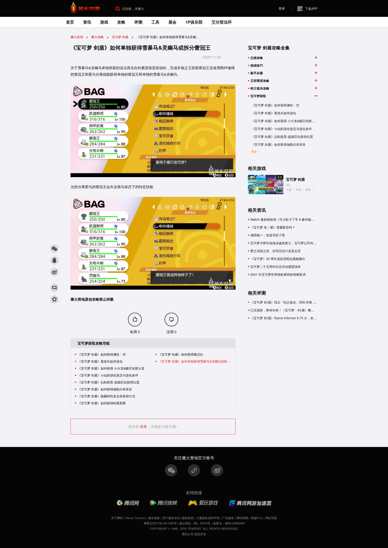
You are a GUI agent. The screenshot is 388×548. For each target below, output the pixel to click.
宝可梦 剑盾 (295, 179)
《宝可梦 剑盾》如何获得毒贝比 (180, 354)
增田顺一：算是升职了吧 (267, 235)
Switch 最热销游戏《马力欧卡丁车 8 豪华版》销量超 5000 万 (293, 219)
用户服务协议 (171, 518)
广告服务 (228, 518)
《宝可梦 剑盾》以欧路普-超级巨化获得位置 (108, 382)
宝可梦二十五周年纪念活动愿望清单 (275, 266)
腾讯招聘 (242, 518)
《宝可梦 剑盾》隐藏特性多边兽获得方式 (106, 396)
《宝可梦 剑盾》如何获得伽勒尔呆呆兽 (105, 389)
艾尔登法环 (222, 22)
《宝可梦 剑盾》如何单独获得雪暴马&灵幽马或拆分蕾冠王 (194, 361)
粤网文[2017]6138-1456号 (160, 523)
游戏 (104, 22)
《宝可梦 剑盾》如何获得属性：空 (102, 354)
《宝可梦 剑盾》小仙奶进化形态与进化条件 (108, 375)
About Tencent (136, 518)
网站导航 (271, 518)
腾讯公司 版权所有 (194, 534)
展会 (172, 22)
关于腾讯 (117, 518)
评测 (138, 22)
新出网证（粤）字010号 (194, 523)
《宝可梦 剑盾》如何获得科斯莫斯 (102, 403)
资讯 (87, 22)
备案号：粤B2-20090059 (229, 523)
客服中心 (257, 518)
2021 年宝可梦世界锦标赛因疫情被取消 (278, 274)
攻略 (121, 22)
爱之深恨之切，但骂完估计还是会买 (275, 251)
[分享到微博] (54, 272)
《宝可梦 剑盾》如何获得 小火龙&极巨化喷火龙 (111, 368)
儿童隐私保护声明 (208, 518)
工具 (155, 22)
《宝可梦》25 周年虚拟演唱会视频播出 (277, 258)
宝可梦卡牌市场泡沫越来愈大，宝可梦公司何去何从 (286, 243)
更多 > (255, 151)
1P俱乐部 (194, 22)
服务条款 (154, 518)
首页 (70, 22)
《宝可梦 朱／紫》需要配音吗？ (272, 227)
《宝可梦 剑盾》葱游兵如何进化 (100, 361)
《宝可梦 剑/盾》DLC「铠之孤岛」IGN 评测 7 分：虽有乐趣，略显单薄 (300, 302)
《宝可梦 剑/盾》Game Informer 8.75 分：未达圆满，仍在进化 (294, 318)
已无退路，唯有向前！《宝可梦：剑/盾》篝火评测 (285, 310)
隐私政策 (188, 518)
